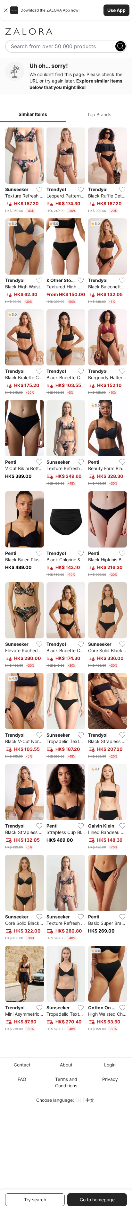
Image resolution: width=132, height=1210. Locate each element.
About (66, 1064)
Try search (35, 1199)
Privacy (110, 1079)
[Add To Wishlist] (39, 189)
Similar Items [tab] (33, 114)
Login (110, 1064)
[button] (66, 10)
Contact (22, 1064)
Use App (116, 10)
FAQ (22, 1079)
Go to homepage (97, 1199)
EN (78, 1100)
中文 (90, 1100)
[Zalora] (66, 31)
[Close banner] (6, 10)
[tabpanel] (66, 580)
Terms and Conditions (66, 1082)
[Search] (120, 46)
